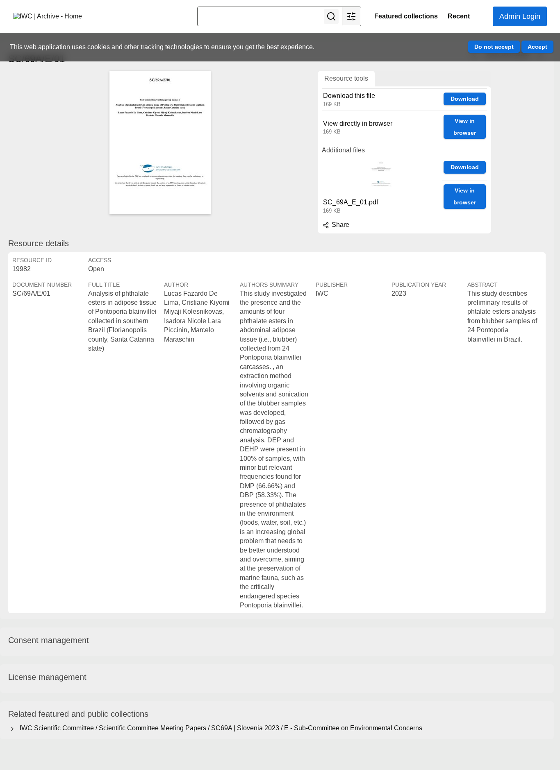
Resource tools (346, 78)
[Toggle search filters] (351, 16)
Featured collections (406, 16)
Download (465, 98)
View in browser (464, 127)
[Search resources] (331, 16)
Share (339, 224)
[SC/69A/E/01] (160, 142)
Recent (459, 16)
